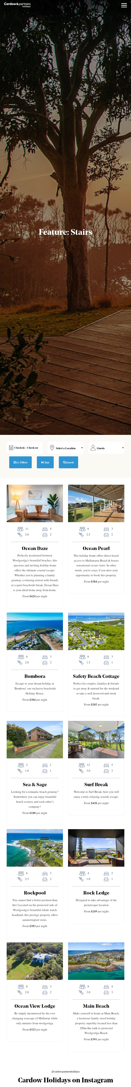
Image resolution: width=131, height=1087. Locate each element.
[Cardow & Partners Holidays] (17, 5)
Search (70, 462)
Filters (21, 462)
